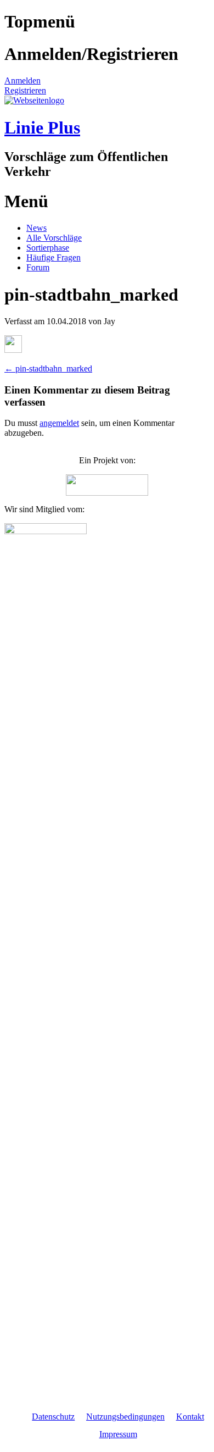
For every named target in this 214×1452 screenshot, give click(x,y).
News (36, 227)
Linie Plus (42, 127)
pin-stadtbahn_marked (48, 368)
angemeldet (59, 423)
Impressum (118, 1434)
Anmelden (22, 80)
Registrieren (25, 90)
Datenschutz (53, 1416)
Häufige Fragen (53, 257)
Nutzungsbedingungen (125, 1416)
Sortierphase (47, 247)
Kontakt (190, 1416)
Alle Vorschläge (54, 237)
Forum (37, 267)
